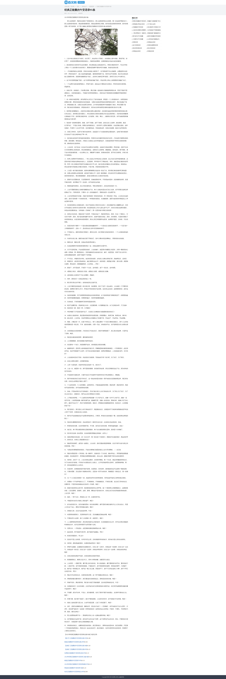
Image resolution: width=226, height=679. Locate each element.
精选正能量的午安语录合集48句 (74, 642)
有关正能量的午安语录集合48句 (74, 671)
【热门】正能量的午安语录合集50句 (75, 638)
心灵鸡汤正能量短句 (153, 39)
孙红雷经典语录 (137, 48)
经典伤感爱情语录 (152, 45)
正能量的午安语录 (138, 27)
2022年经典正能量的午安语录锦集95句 (76, 664)
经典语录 (81, 2)
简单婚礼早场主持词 (139, 24)
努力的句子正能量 (138, 36)
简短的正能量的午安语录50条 (73, 668)
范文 (78, 6)
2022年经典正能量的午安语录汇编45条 (76, 657)
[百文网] (71, 2)
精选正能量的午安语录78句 (72, 660)
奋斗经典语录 (137, 45)
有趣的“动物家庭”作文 (154, 21)
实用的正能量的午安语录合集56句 (75, 653)
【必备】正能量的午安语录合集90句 (75, 649)
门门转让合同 (151, 24)
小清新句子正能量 (138, 39)
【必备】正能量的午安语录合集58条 (75, 645)
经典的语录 (150, 51)
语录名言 (84, 6)
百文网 (72, 6)
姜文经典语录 (151, 48)
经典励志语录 (151, 42)
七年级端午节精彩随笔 (154, 30)
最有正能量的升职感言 (154, 36)
